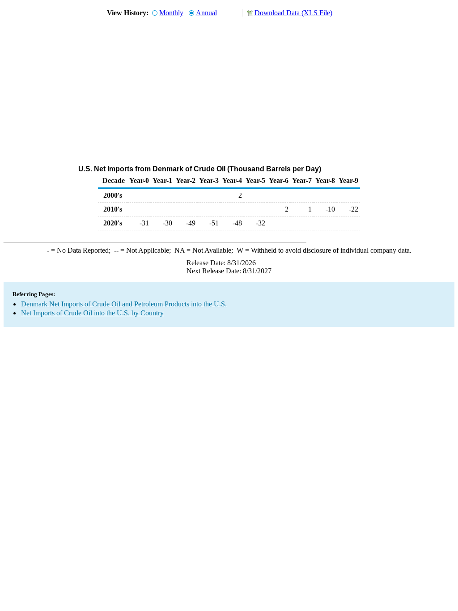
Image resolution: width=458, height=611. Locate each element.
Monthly (171, 13)
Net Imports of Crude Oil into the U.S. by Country (92, 313)
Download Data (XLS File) (293, 13)
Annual (206, 13)
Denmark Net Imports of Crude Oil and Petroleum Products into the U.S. (124, 304)
